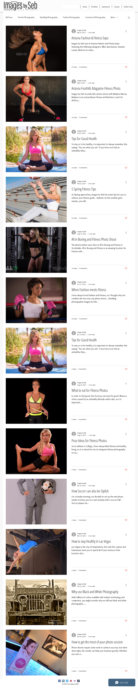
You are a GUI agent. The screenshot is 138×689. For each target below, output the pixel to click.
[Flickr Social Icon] (74, 681)
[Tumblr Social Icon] (78, 681)
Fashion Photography (71, 17)
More (113, 17)
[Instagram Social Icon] (63, 681)
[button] (129, 17)
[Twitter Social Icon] (67, 681)
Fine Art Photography (26, 17)
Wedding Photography (49, 17)
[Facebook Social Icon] (59, 681)
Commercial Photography (95, 17)
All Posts (9, 17)
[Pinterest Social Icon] (71, 681)
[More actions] (127, 31)
